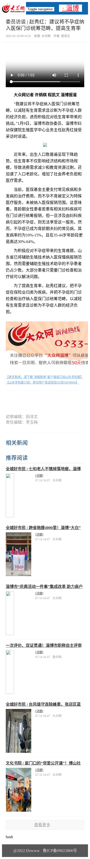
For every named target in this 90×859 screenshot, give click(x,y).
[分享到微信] (18, 399)
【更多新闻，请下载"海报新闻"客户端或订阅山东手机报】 (44, 377)
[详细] (39, 475)
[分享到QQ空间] (54, 399)
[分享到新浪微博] (36, 399)
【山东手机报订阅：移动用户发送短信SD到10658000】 (42, 382)
